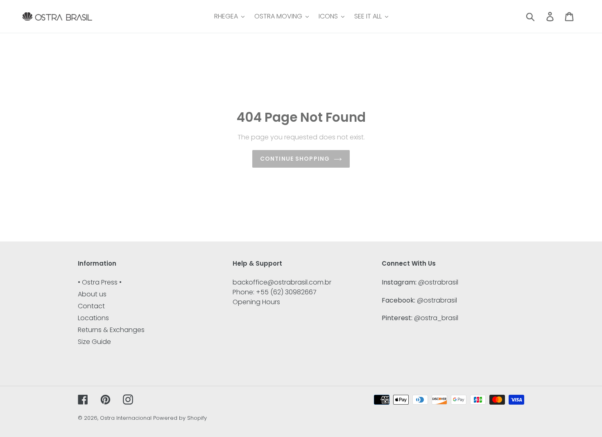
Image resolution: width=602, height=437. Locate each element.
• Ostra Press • (100, 282)
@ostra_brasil (436, 318)
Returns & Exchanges (111, 330)
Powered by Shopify (180, 418)
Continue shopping (295, 159)
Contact (91, 306)
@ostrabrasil (438, 282)
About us (92, 294)
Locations (93, 318)
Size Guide (94, 341)
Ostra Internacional (126, 418)
